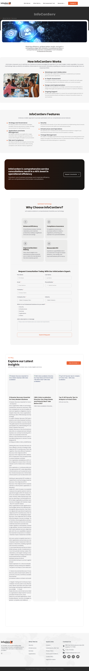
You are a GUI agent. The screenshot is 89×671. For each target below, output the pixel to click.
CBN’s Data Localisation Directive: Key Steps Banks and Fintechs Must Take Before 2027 (43, 400)
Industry (47, 297)
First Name (20, 275)
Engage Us (73, 3)
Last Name (48, 275)
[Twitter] (77, 656)
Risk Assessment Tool (49, 3)
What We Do (36, 3)
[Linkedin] (64, 656)
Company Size (21, 297)
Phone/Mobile (49, 282)
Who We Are (27, 3)
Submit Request (44, 335)
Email (18, 282)
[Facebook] (69, 656)
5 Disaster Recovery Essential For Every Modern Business (19, 398)
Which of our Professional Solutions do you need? (31, 304)
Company (20, 289)
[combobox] (46, 285)
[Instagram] (73, 656)
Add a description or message (25, 319)
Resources (60, 3)
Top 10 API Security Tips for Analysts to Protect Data (68, 398)
